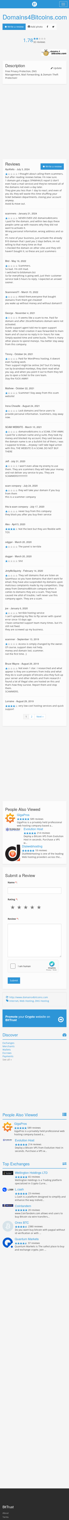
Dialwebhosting (32, 846)
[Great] (39, 907)
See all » (7, 1059)
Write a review (15, 26)
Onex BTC (22, 1222)
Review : (13, 918)
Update (57, 68)
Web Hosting (27, 1000)
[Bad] (20, 907)
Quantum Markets (27, 1239)
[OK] (26, 907)
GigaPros (23, 815)
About (6, 1513)
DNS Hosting (42, 1000)
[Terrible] (13, 907)
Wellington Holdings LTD (31, 1172)
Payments (8, 1056)
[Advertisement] (34, 121)
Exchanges (8, 1043)
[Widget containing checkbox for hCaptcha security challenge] (33, 966)
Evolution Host (33, 829)
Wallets (7, 1049)
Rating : (13, 899)
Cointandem (23, 1206)
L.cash (19, 1189)
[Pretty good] (33, 907)
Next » (40, 716)
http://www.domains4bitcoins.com (28, 997)
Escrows (7, 1052)
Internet (13, 1000)
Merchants (9, 1046)
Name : (12, 882)
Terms (6, 1517)
